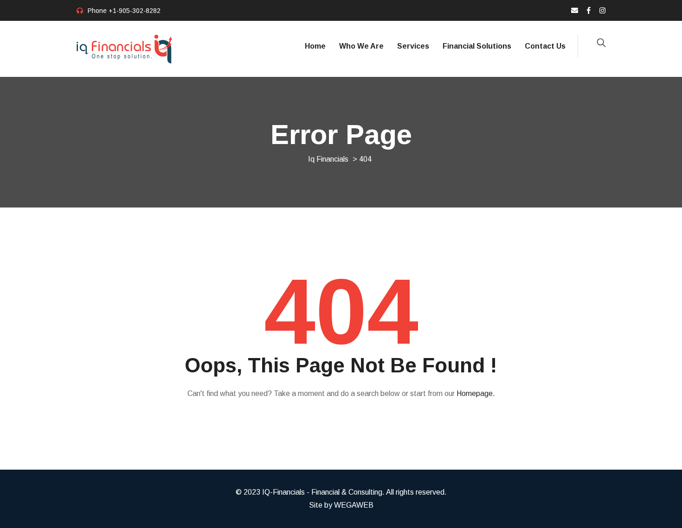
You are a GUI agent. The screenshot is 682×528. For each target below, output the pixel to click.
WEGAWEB (353, 505)
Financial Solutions (477, 46)
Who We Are (361, 46)
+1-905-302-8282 (135, 10)
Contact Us (545, 46)
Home (315, 46)
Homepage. (476, 393)
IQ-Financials (283, 492)
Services (413, 46)
